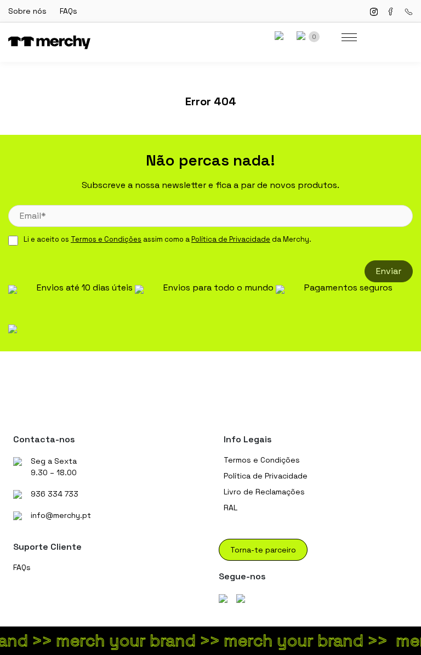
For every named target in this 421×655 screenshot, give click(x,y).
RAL (230, 507)
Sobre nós (27, 11)
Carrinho (314, 36)
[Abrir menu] (349, 37)
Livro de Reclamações (264, 492)
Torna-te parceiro (263, 550)
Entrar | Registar (282, 36)
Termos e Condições (106, 239)
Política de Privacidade (230, 239)
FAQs (68, 11)
